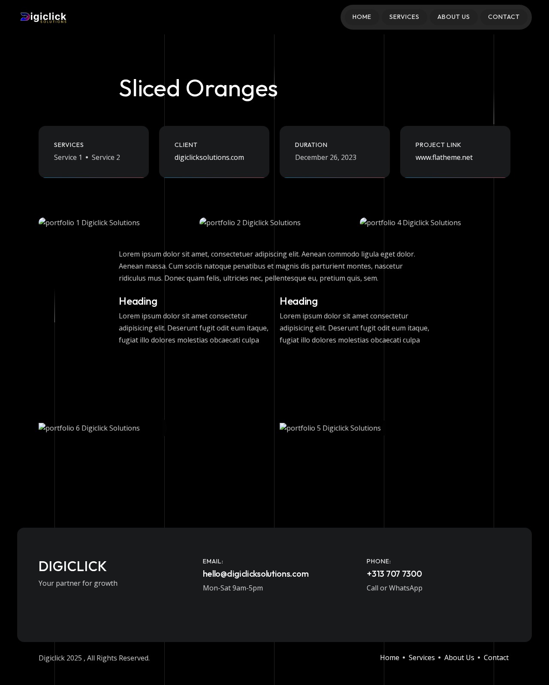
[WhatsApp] (66, 603)
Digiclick (73, 566)
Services (404, 17)
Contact (504, 17)
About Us (453, 17)
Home (362, 17)
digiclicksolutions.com (209, 157)
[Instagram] (48, 603)
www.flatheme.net (444, 157)
